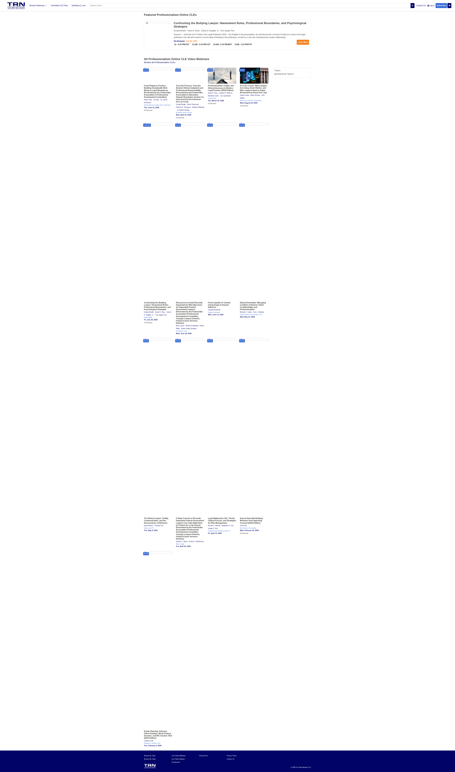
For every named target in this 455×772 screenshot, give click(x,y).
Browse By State (150, 759)
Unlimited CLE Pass (59, 6)
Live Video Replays (178, 759)
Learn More (303, 42)
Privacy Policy (232, 756)
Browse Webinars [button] (37, 6)
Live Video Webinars (179, 756)
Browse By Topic (150, 756)
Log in (432, 6)
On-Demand (176, 762)
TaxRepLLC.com (78, 6)
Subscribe (441, 6)
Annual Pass (203, 756)
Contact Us (421, 6)
